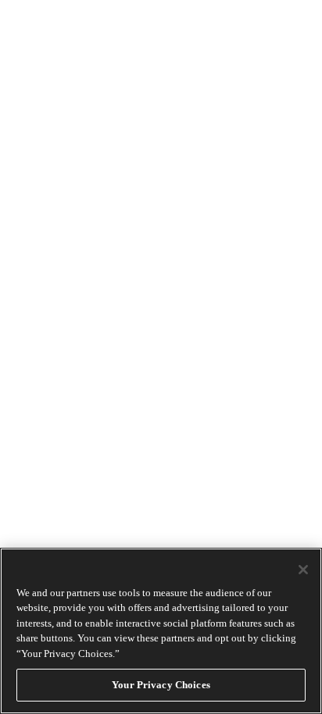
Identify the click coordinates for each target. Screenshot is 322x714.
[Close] (303, 569)
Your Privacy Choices (161, 685)
